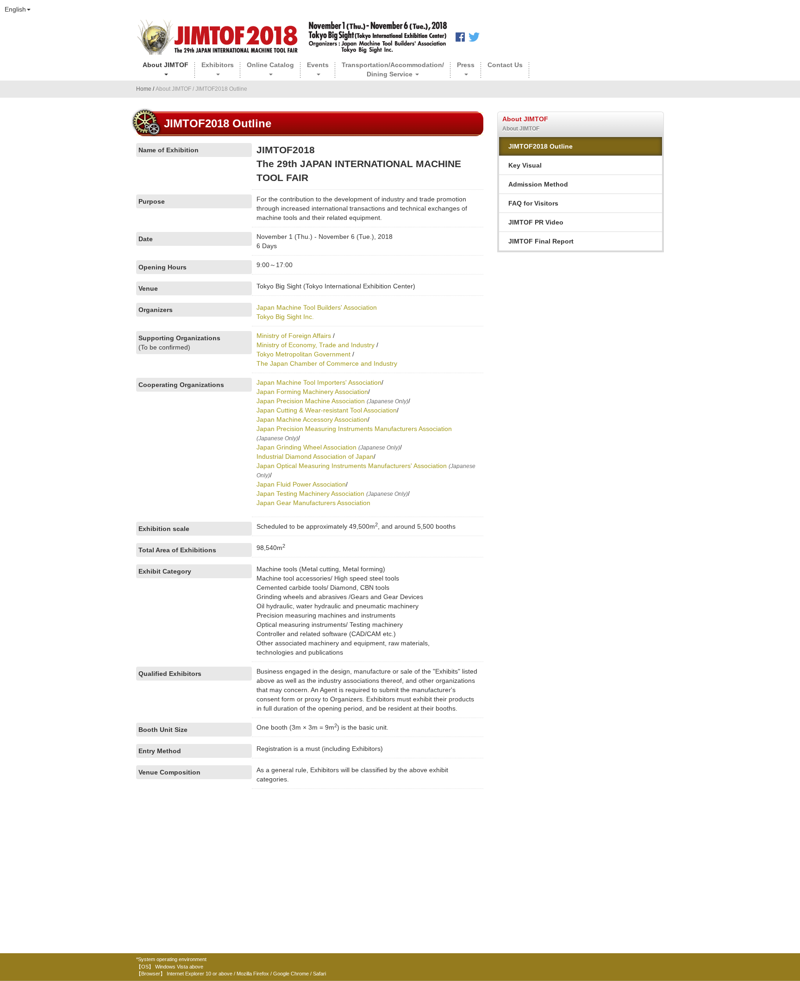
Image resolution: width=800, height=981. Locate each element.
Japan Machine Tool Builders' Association (316, 307)
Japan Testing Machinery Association (311, 493)
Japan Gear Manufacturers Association (313, 502)
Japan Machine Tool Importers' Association (318, 382)
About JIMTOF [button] (165, 65)
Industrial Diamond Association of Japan (315, 456)
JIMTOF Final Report (541, 241)
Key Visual (525, 165)
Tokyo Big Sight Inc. (285, 316)
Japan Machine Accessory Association (312, 419)
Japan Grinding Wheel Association (306, 447)
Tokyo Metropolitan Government (303, 354)
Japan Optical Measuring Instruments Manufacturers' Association (352, 465)
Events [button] (318, 65)
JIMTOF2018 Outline (540, 146)
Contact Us (505, 65)
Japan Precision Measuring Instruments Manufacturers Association (354, 428)
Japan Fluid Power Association (301, 484)
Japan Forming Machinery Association (312, 391)
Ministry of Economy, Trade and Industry (315, 345)
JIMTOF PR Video (535, 222)
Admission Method (538, 184)
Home (144, 89)
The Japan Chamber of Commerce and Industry (326, 363)
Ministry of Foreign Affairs (293, 335)
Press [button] (466, 65)
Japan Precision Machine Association (310, 401)
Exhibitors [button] (217, 65)
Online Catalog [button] (270, 65)
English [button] (15, 9)
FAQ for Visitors (533, 203)
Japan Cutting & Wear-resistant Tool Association (326, 410)
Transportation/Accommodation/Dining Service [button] (393, 69)
